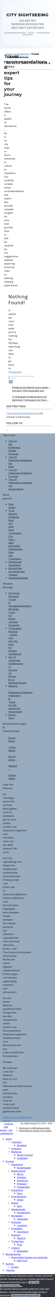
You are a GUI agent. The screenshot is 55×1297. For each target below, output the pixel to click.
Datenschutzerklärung (10, 1286)
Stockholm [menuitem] (23, 1231)
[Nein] (21, 1286)
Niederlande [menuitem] (18, 1209)
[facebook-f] (3, 1126)
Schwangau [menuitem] (23, 1187)
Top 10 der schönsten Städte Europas (14, 447)
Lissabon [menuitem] (22, 1225)
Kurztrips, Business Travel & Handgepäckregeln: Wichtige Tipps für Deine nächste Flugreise (13, 739)
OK (31, 1282)
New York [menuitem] (22, 1260)
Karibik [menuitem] (10, 1263)
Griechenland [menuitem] (18, 1196)
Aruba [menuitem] (14, 1267)
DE (44, 3)
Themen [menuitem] (10, 1270)
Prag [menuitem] (19, 1244)
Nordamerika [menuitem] (13, 1254)
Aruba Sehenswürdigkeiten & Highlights (13, 777)
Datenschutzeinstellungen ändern (25, 1295)
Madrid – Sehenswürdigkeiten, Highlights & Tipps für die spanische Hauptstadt (13, 767)
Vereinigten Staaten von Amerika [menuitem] (29, 1257)
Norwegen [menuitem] (17, 1215)
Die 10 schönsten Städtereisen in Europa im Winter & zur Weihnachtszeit (13, 758)
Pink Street (11, 506)
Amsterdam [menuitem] (23, 1212)
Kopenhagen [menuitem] (24, 1167)
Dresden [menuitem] (21, 1177)
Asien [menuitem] (9, 1138)
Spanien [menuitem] (15, 1235)
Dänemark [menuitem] (17, 1164)
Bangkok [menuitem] (22, 1145)
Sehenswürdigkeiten (17, 54)
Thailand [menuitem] (16, 1142)
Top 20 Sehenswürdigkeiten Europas (20, 473)
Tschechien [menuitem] (17, 1241)
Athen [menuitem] (20, 1199)
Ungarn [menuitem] (15, 1247)
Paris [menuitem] (20, 1193)
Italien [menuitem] (14, 1203)
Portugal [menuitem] (16, 1222)
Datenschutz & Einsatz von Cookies (35, 1130)
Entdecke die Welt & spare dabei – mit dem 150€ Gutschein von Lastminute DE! (31, 389)
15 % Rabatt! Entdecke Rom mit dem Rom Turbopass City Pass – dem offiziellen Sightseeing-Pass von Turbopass (30, 398)
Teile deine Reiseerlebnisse (22, 413)
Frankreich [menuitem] (17, 1190)
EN (50, 3)
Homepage (14, 372)
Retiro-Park (12, 716)
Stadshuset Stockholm (15, 563)
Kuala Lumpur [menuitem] (25, 1154)
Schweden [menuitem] (16, 1228)
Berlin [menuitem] (20, 1174)
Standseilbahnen (18, 577)
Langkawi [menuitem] (22, 1158)
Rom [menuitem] (19, 1206)
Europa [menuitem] (10, 1161)
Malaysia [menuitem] (16, 1151)
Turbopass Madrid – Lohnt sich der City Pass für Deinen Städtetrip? (15, 641)
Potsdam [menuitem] (22, 1183)
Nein (36, 1282)
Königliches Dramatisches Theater (16, 571)
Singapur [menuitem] (16, 1148)
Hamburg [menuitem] (22, 1180)
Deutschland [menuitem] (18, 1170)
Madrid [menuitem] (21, 1238)
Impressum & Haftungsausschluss (34, 1128)
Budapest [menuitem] (22, 1251)
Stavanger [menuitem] (22, 1219)
